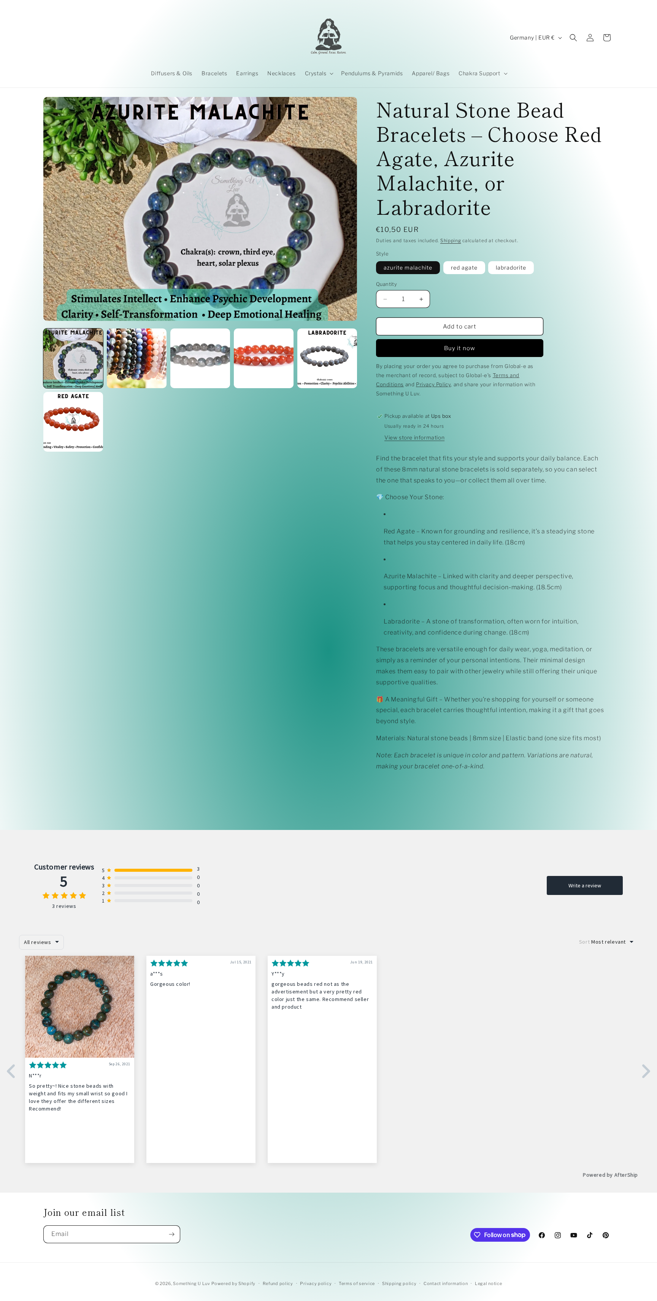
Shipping (450, 240)
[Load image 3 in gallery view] (200, 358)
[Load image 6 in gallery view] (327, 358)
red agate (464, 267)
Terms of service (357, 1283)
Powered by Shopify (233, 1283)
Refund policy (278, 1283)
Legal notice (488, 1283)
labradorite (511, 267)
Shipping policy (399, 1283)
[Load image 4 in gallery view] (264, 358)
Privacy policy (316, 1283)
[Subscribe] (171, 1234)
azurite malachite (408, 267)
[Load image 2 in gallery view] (137, 358)
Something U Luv (191, 1283)
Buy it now (459, 348)
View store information (414, 437)
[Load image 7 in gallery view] (73, 422)
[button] (318, 73)
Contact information (446, 1283)
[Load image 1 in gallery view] (73, 358)
